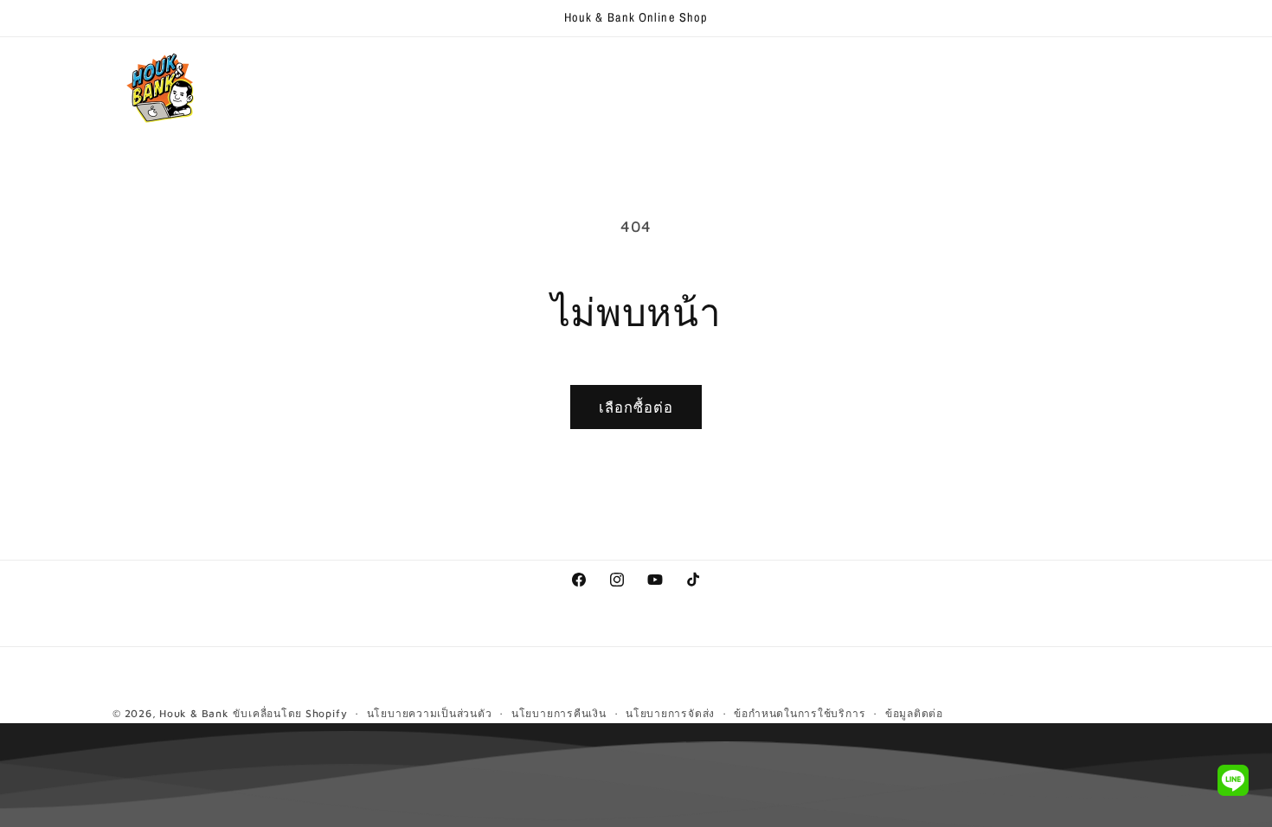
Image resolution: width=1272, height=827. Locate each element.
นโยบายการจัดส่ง (670, 713)
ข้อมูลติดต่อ (914, 713)
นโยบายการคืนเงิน (559, 713)
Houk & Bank (193, 713)
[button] (369, 72)
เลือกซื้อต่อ (636, 407)
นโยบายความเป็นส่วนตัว (429, 713)
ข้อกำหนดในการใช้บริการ (799, 713)
